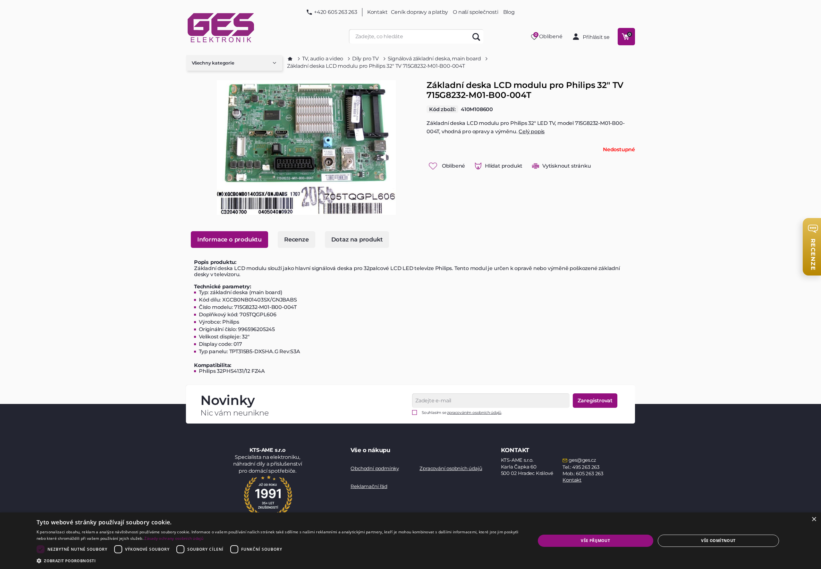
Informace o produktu (229, 239)
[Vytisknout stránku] (535, 166)
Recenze (296, 239)
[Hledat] (476, 36)
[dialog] (410, 540)
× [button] (813, 519)
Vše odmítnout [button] (718, 540)
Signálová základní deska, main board (434, 59)
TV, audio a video (322, 59)
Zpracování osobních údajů (450, 468)
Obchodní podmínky (375, 468)
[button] (279, 560)
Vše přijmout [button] (595, 540)
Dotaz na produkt (357, 239)
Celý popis (532, 131)
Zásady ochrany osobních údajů (173, 538)
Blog (509, 12)
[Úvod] (290, 59)
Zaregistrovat (595, 401)
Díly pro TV (365, 59)
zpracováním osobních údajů (474, 412)
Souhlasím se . (462, 412)
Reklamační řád (369, 486)
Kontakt (377, 12)
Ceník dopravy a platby (419, 12)
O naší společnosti (475, 12)
